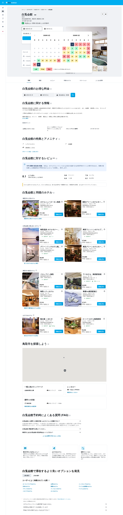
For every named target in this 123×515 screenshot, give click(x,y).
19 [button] (46, 56)
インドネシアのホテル (84, 484)
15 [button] (58, 52)
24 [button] (38, 60)
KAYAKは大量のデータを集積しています (35, 507)
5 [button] (46, 48)
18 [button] (42, 56)
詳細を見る (59, 214)
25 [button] (42, 60)
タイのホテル (54, 491)
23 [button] (34, 60)
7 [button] (54, 48)
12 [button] (46, 52)
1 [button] (58, 44)
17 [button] (38, 56)
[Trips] (3, 26)
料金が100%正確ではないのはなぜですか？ (36, 510)
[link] (33, 218)
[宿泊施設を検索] (3, 11)
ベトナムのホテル (83, 489)
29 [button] (58, 60)
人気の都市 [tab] (36, 475)
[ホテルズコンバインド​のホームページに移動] (11, 3)
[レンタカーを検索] (3, 14)
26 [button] (46, 60)
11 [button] (42, 52)
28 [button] (54, 60)
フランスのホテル (27, 489)
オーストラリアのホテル (29, 484)
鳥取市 (42, 9)
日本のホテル (26, 486)
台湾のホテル (54, 484)
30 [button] (34, 64)
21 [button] (54, 56)
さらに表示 (25, 118)
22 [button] (58, 56)
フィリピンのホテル (56, 489)
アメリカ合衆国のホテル (85, 486)
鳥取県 (35, 9)
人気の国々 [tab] (27, 475)
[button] (3, 2)
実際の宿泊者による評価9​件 (40, 23)
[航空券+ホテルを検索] (3, 18)
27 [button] (50, 60)
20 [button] (50, 56)
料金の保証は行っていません (64, 499)
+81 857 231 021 (27, 21)
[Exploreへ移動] (3, 22)
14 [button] (54, 52)
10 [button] (38, 52)
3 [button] (38, 48)
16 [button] (34, 56)
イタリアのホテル (27, 491)
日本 (28, 9)
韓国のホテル (54, 486)
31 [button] (38, 64)
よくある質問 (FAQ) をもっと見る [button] (52, 436)
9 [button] (34, 52)
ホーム (23, 9)
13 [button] (50, 52)
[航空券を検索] (3, 7)
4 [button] (42, 48)
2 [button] (34, 48)
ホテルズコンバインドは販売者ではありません (37, 504)
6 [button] (50, 48)
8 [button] (58, 48)
